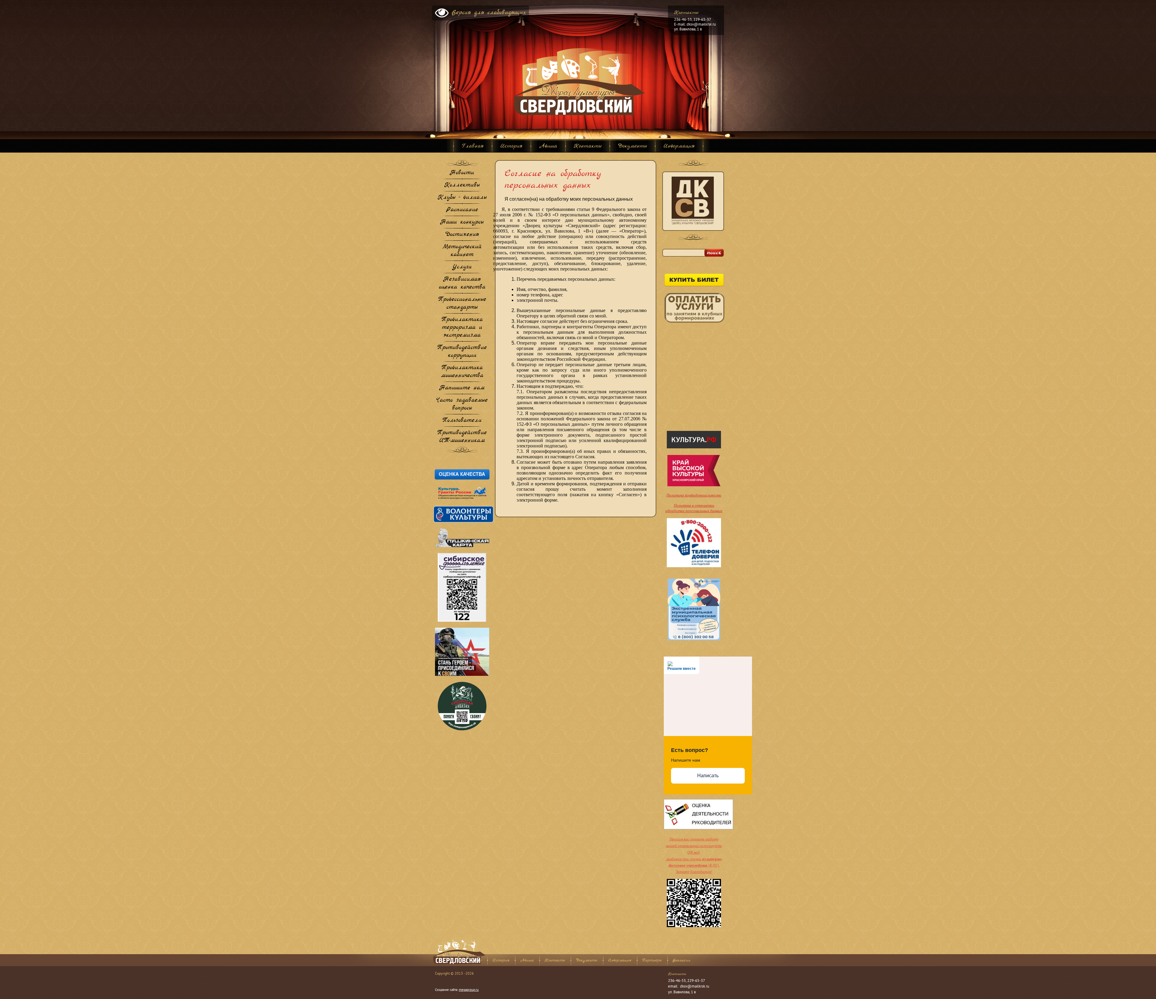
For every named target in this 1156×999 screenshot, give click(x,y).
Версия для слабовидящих (489, 13)
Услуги (462, 267)
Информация (619, 960)
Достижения (462, 235)
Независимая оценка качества (462, 283)
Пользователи (462, 421)
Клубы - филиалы (462, 198)
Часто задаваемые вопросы (462, 404)
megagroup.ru (469, 990)
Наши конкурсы (462, 222)
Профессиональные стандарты (462, 303)
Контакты (555, 960)
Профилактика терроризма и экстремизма (462, 327)
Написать (708, 775)
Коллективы (462, 185)
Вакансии (682, 960)
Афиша (527, 960)
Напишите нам (462, 388)
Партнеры (652, 960)
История (501, 960)
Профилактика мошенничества (462, 372)
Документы (586, 960)
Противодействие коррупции (462, 352)
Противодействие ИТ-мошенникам (462, 437)
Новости (462, 173)
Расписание (462, 210)
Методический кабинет (462, 251)
